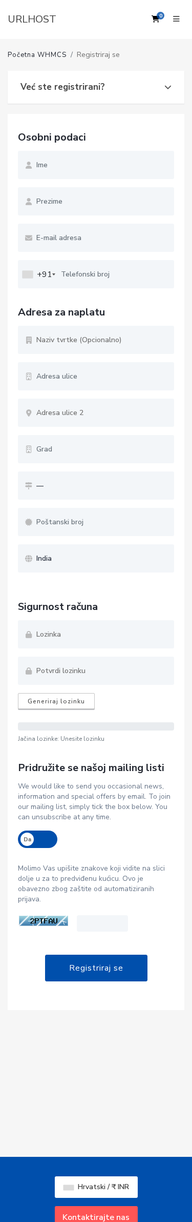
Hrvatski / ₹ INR (102, 1187)
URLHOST (32, 19)
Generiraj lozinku (56, 701)
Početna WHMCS (37, 55)
